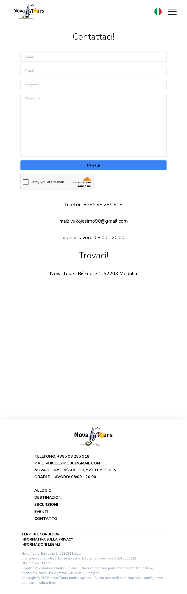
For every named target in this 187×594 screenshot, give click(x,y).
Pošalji (93, 165)
